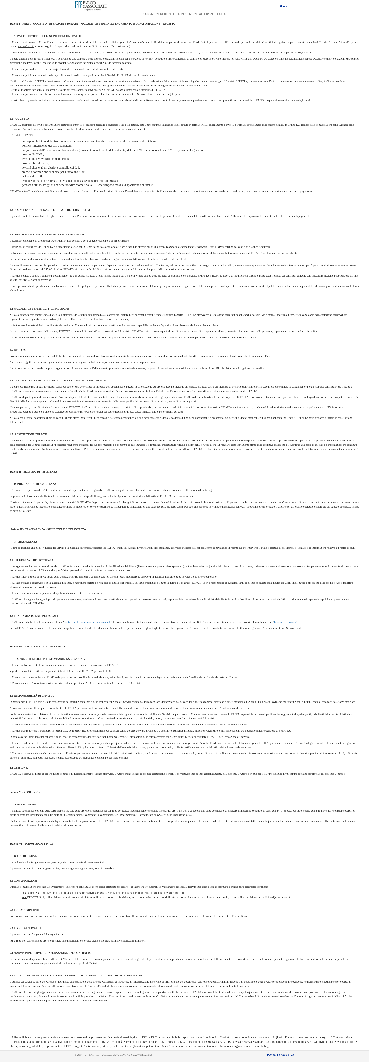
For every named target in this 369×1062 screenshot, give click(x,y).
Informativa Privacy (285, 622)
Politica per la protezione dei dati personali (87, 622)
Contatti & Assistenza (281, 1054)
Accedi (286, 6)
